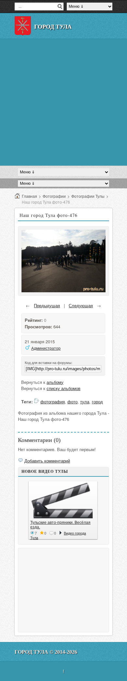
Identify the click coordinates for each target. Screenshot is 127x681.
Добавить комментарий (47, 461)
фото (72, 401)
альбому (55, 382)
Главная (29, 196)
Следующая (81, 305)
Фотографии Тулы (88, 196)
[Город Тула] (23, 26)
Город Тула (53, 26)
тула (84, 401)
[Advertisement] (63, 102)
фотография (52, 401)
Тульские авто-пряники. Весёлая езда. (60, 524)
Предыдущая (47, 305)
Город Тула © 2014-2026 (46, 652)
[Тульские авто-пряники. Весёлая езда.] (63, 500)
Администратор (46, 348)
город (97, 401)
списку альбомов (63, 388)
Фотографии (54, 196)
